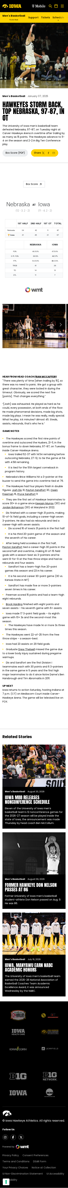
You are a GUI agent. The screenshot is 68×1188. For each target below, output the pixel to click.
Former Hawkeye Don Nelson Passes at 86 (31, 887)
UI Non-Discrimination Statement (22, 1173)
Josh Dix (17, 490)
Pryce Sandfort (26, 494)
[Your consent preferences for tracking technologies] (6, 1182)
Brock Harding (14, 604)
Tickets (45, 17)
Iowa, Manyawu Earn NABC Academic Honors (29, 967)
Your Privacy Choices (15, 1167)
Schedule (58, 17)
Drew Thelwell (26, 649)
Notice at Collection (44, 1167)
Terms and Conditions (15, 1161)
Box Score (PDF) (16, 153)
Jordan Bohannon (13, 507)
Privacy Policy (10, 1155)
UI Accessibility (55, 1173)
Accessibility (9, 1180)
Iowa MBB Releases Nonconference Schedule (27, 799)
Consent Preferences (35, 1155)
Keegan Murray (44, 503)
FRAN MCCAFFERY (46, 376)
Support (33, 17)
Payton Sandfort (36, 490)
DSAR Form (39, 1161)
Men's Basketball (13, 96)
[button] (61, 325)
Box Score (32, 184)
